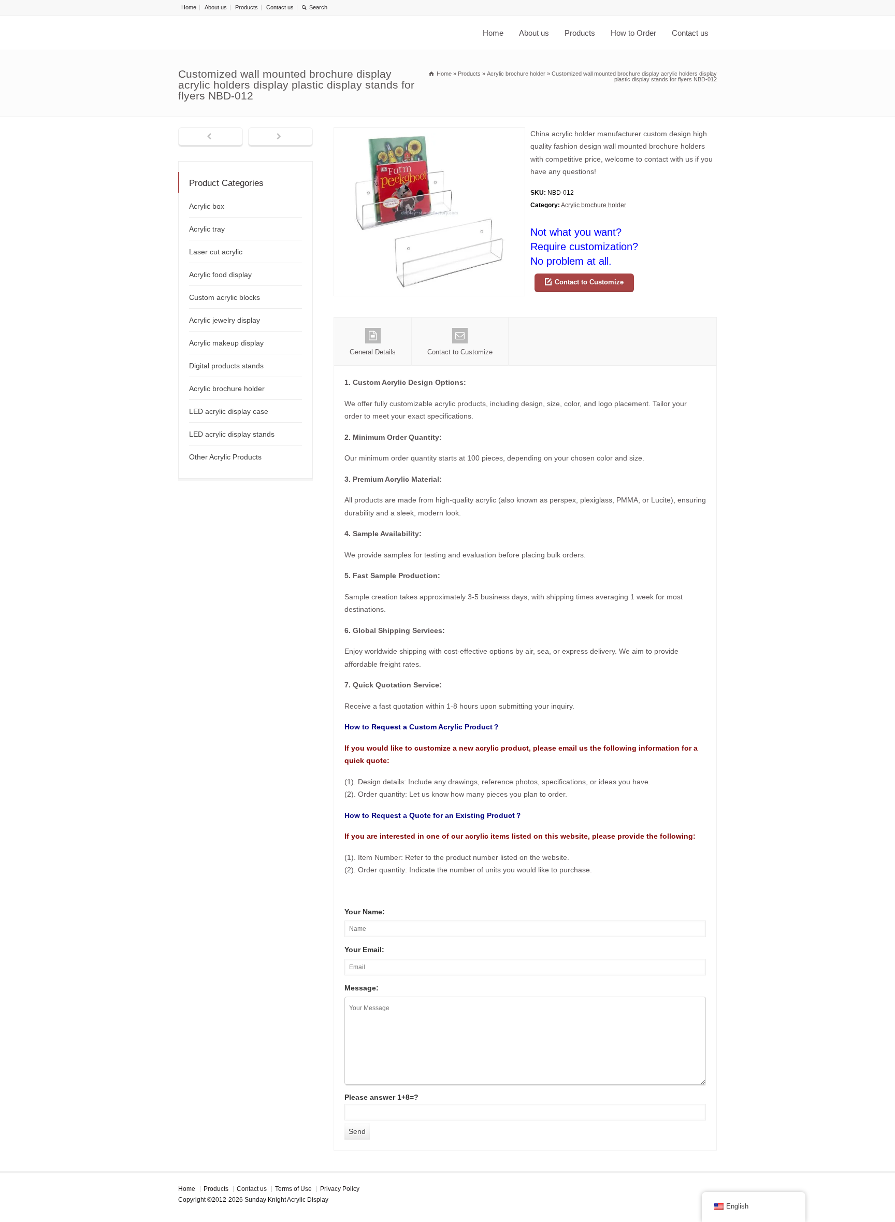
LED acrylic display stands (232, 434)
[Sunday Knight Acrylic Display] (307, 33)
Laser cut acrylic (215, 252)
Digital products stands (226, 366)
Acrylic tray (207, 229)
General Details (373, 352)
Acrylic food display (220, 274)
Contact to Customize (589, 282)
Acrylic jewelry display (224, 320)
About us (216, 7)
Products (246, 7)
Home (188, 7)
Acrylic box (206, 206)
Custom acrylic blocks (224, 297)
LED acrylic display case (228, 411)
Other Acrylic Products (225, 457)
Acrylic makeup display (226, 343)
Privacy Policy (339, 1188)
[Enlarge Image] (429, 134)
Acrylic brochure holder (593, 205)
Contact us (280, 7)
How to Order (633, 32)
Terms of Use (293, 1188)
